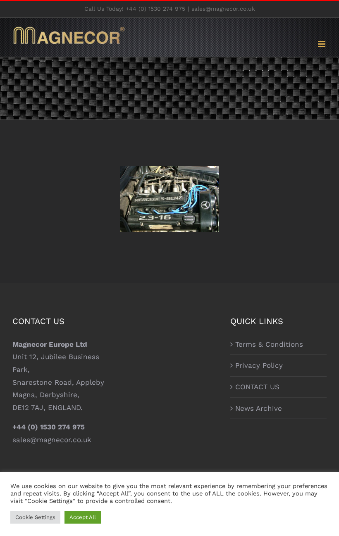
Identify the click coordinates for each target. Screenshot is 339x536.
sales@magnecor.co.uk (223, 8)
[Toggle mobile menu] (322, 44)
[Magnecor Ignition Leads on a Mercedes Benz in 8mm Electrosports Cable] (169, 199)
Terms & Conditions (269, 344)
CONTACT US (257, 387)
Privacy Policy (259, 365)
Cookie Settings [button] (35, 517)
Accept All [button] (82, 517)
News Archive (258, 408)
